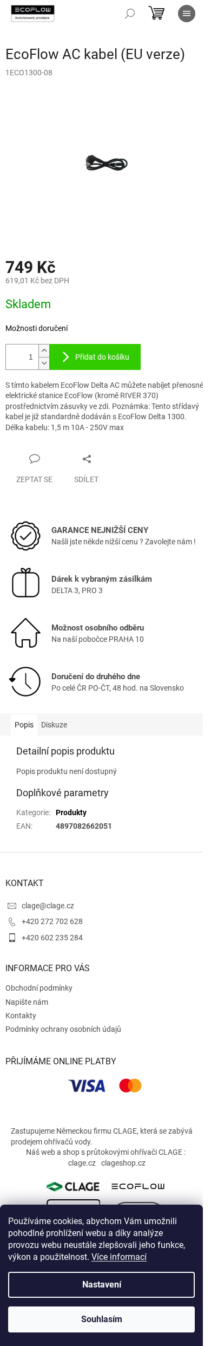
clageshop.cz (123, 1163)
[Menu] (186, 13)
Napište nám (26, 1002)
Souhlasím (101, 1319)
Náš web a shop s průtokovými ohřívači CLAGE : (106, 1152)
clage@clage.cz (48, 905)
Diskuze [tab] (54, 724)
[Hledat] (130, 13)
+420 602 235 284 (52, 937)
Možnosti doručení (36, 328)
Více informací (119, 1257)
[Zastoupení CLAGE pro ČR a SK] (73, 1186)
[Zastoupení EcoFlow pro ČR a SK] (138, 1185)
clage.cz (82, 1163)
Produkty (71, 812)
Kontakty (20, 1015)
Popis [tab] (24, 724)
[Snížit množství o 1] (43, 363)
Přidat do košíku (102, 357)
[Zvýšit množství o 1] (43, 350)
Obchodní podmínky (38, 988)
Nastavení (101, 1284)
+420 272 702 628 (52, 921)
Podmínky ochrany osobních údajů (63, 1029)
